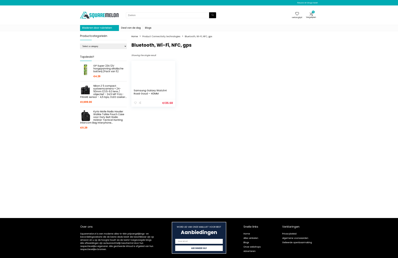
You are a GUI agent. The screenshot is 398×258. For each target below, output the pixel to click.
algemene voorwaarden (295, 238)
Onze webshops (252, 246)
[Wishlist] (297, 13)
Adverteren (249, 251)
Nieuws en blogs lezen (307, 2)
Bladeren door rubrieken (97, 28)
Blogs (148, 28)
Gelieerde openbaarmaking (297, 242)
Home (134, 36)
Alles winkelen (250, 238)
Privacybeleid (289, 233)
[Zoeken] (212, 15)
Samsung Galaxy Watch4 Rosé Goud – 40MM (150, 92)
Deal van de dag (131, 28)
